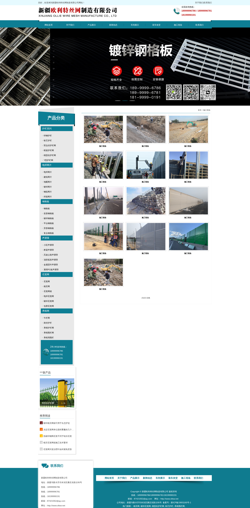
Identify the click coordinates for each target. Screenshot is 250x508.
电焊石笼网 (49, 296)
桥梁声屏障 (49, 250)
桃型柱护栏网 (50, 155)
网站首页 (49, 25)
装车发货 (156, 25)
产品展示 (92, 25)
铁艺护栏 (48, 140)
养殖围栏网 (49, 332)
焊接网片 (48, 196)
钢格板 (45, 201)
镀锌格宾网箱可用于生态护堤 (56, 423)
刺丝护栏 (48, 323)
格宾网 (47, 286)
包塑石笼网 (49, 306)
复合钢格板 (49, 233)
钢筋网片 (48, 192)
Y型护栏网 (48, 160)
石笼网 (45, 274)
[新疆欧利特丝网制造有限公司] (84, 18)
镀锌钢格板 (49, 218)
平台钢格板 (49, 223)
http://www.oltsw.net (56, 505)
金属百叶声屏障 (51, 264)
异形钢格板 (49, 228)
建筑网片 (48, 177)
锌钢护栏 (48, 135)
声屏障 (45, 238)
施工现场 (178, 25)
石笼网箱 (48, 291)
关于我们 (199, 2)
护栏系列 (47, 128)
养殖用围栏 (49, 337)
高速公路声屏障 (51, 255)
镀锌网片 (48, 187)
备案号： (167, 502)
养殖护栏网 (49, 328)
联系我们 (208, 2)
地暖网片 (48, 182)
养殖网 (45, 311)
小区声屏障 (49, 245)
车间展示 (135, 25)
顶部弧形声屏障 (51, 260)
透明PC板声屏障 (51, 269)
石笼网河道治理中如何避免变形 (57, 449)
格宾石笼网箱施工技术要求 (55, 442)
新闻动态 (113, 25)
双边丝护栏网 (50, 145)
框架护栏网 (49, 150)
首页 (199, 110)
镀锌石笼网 (49, 301)
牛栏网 (47, 318)
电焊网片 (47, 165)
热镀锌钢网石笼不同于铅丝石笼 (57, 436)
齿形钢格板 (49, 213)
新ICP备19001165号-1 (181, 502)
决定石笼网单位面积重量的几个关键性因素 (58, 429)
